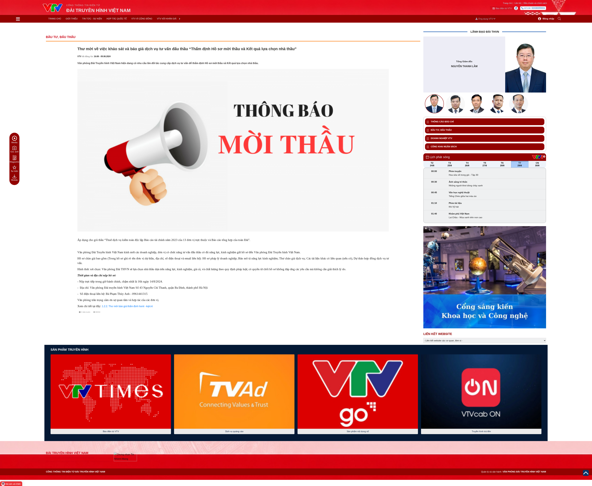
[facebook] (374, 316)
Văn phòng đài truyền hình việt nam (524, 471)
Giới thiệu (72, 18)
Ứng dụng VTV (485, 19)
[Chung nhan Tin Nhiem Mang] (125, 456)
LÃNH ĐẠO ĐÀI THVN (485, 31)
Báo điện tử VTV (504, 8)
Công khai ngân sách (444, 146)
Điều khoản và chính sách (535, 3)
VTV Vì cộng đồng (141, 18)
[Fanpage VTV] (516, 8)
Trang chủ (508, 3)
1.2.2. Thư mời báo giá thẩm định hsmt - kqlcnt (127, 306)
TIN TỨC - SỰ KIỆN (92, 18)
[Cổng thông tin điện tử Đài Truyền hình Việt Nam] (54, 8)
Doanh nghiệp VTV (441, 138)
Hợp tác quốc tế (117, 18)
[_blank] (386, 316)
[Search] (559, 18)
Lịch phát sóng (440, 157)
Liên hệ (518, 3)
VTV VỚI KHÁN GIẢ (166, 18)
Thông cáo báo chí (442, 121)
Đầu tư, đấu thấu (441, 130)
